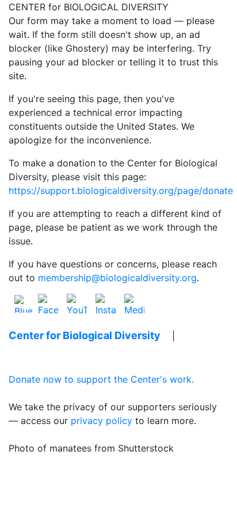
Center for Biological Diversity (84, 335)
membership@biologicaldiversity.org (117, 277)
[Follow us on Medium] (134, 303)
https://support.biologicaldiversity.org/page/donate (121, 190)
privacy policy (101, 420)
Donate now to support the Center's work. (101, 379)
